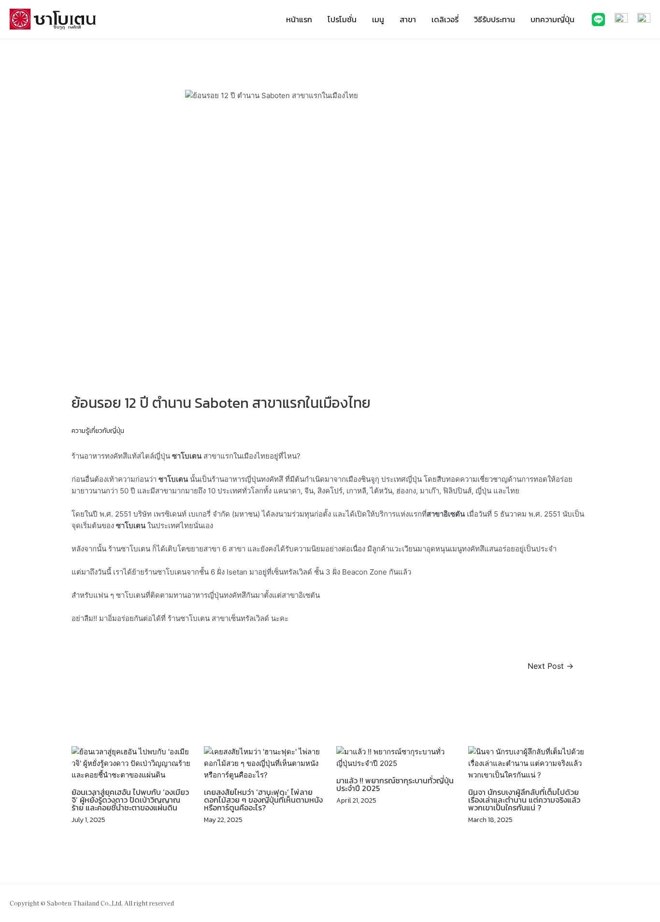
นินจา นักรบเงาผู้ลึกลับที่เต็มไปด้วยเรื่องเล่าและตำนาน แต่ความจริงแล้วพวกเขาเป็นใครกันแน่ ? (524, 799)
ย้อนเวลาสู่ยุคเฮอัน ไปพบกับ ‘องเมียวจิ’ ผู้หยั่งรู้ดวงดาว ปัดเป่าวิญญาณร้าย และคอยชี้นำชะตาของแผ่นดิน (130, 799)
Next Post (551, 666)
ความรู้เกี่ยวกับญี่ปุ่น (98, 431)
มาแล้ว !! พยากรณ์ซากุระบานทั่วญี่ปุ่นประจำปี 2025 (395, 784)
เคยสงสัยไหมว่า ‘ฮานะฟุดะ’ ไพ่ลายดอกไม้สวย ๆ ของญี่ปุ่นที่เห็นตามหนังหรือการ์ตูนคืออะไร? (263, 799)
